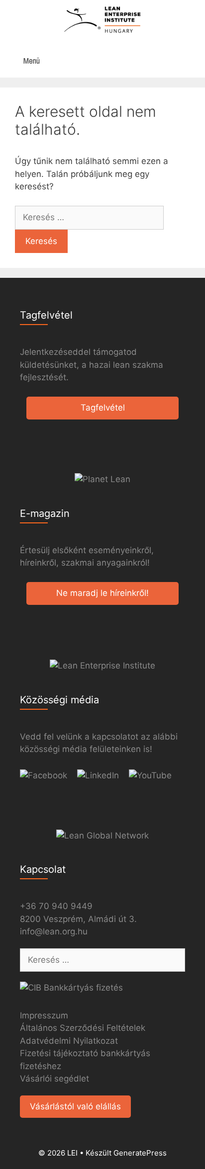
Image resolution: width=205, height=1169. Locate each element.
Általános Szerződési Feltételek (82, 1028)
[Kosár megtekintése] (192, 61)
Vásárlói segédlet (54, 1079)
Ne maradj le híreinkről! (102, 593)
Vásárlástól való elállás (75, 1106)
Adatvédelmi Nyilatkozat (69, 1041)
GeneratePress (140, 1153)
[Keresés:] (89, 217)
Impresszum (44, 1015)
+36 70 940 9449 (56, 906)
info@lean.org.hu (54, 931)
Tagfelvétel (103, 408)
